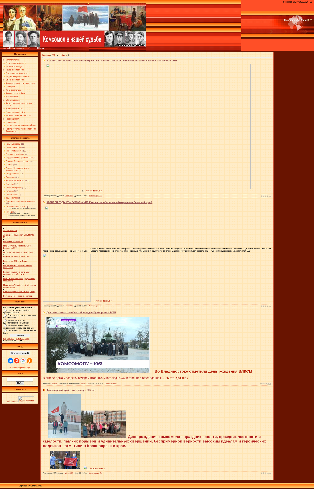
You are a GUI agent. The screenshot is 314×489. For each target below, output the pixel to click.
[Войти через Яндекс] (16, 360)
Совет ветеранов (14, 187)
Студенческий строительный (19, 158)
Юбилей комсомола (15, 180)
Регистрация (31, 48)
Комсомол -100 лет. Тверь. (15, 261)
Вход (48, 48)
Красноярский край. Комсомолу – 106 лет (71, 390)
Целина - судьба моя (15, 206)
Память (9, 164)
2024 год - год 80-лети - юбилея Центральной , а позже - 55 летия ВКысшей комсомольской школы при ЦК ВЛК (112, 60)
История (10, 191)
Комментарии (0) (95, 196)
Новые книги (11, 194)
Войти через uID (20, 353)
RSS (310, 20)
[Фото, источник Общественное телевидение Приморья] (97, 345)
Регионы (10, 184)
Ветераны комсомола (13, 241)
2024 (54, 55)
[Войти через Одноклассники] (29, 360)
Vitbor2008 (69, 196)
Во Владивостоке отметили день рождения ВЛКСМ (203, 371)
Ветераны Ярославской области (18, 296)
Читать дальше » (94, 191)
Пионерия (10, 177)
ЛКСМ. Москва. (10, 230)
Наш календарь (13, 144)
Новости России (13, 147)
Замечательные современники (20, 201)
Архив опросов (22, 338)
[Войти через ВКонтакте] (10, 360)
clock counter (12, 401)
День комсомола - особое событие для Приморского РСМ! (81, 312)
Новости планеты (14, 151)
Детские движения (14, 154)
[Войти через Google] (23, 361)
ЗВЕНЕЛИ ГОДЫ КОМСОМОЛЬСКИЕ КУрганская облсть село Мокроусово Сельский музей (99, 202)
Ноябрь (62, 55)
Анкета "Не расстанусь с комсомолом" (17, 169)
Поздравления (12, 174)
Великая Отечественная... (18, 161)
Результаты (8, 338)
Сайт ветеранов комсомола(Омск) (19, 291)
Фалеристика (12, 198)
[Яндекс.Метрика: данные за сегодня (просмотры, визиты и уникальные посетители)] (26, 399)
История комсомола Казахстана (18, 252)
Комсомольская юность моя (16, 257)
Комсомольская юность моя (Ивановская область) (16, 273)
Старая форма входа (20, 368)
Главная (46, 55)
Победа (9, 212)
